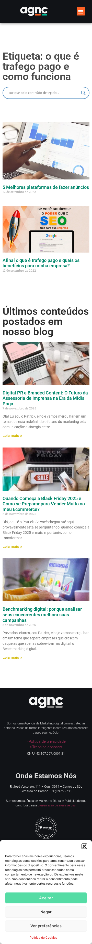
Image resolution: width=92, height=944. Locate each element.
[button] (84, 846)
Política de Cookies (43, 937)
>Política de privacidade (46, 741)
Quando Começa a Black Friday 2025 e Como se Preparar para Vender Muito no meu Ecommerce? (44, 504)
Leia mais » (12, 435)
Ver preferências (46, 925)
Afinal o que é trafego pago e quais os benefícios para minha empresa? (41, 263)
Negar (46, 911)
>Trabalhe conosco (46, 747)
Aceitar (46, 898)
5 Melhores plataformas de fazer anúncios (46, 187)
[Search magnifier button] (83, 92)
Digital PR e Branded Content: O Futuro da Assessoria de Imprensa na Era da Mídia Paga (45, 398)
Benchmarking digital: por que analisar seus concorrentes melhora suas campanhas (42, 614)
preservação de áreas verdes (57, 805)
